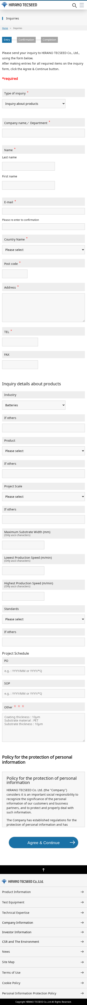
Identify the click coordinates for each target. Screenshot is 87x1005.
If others (10, 418)
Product (9, 440)
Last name (9, 157)
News (6, 952)
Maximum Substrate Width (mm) (27, 532)
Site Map (8, 962)
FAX (6, 355)
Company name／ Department (27, 123)
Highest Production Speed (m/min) (28, 583)
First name (9, 176)
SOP (7, 683)
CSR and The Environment (20, 942)
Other (14, 707)
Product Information (16, 892)
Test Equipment (13, 902)
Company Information (17, 923)
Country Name (15, 239)
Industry (10, 395)
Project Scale (13, 486)
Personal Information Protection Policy (29, 993)
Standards (11, 609)
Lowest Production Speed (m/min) (28, 558)
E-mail (10, 202)
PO (6, 661)
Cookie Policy (11, 983)
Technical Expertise (15, 913)
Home (5, 28)
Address (11, 287)
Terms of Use (11, 972)
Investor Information (16, 932)
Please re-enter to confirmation (20, 220)
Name (9, 150)
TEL (8, 332)
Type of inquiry (16, 93)
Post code (12, 264)
